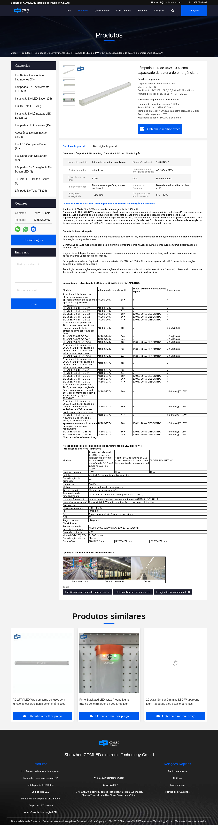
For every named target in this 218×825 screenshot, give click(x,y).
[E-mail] (33, 229)
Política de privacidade (177, 791)
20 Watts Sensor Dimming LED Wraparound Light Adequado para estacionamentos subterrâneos (172, 702)
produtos (25, 52)
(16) (31, 190)
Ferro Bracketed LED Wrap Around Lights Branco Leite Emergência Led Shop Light (104, 701)
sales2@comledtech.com (168, 2)
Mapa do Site (177, 785)
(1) (32, 181)
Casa (68, 10)
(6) (31, 134)
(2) (33, 169)
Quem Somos (102, 10)
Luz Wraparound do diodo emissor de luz (87, 592)
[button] (17, 671)
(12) (31, 157)
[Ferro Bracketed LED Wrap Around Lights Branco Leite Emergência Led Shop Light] (109, 663)
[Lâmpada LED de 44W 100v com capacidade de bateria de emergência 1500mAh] (105, 94)
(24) (33, 98)
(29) (32, 89)
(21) (31, 146)
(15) (33, 115)
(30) (28, 106)
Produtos (83, 10)
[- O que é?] (25, 229)
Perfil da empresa (177, 771)
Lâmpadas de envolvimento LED (52, 52)
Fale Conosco (123, 10)
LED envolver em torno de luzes (133, 592)
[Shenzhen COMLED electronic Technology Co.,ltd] (21, 10)
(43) (29, 77)
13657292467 (199, 2)
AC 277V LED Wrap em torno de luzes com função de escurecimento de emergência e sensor (39, 702)
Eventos (142, 10)
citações (194, 10)
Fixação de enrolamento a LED (173, 592)
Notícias (177, 778)
